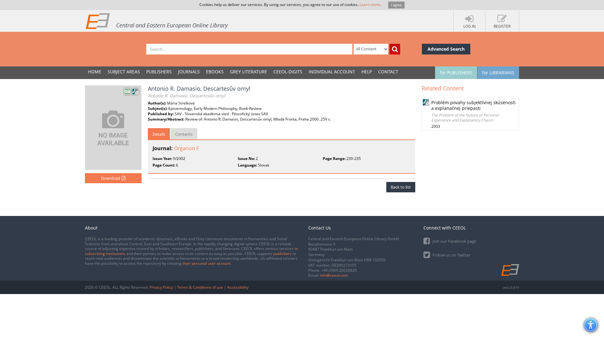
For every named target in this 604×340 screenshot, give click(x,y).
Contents (184, 134)
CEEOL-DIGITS (287, 72)
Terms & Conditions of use (200, 287)
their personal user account (206, 263)
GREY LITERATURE (248, 72)
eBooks (215, 72)
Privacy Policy (161, 287)
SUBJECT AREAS (124, 72)
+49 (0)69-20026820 (339, 270)
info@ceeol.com (334, 275)
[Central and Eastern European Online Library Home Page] (157, 20)
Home (94, 72)
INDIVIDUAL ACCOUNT (332, 72)
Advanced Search (446, 49)
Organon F (186, 148)
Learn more (370, 4)
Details (159, 134)
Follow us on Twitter (451, 255)
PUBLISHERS (159, 72)
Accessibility (238, 287)
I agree (396, 5)
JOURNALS (189, 72)
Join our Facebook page (454, 241)
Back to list (401, 187)
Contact (388, 72)
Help (366, 72)
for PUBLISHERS (456, 73)
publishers (282, 253)
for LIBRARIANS (498, 73)
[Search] (394, 49)
